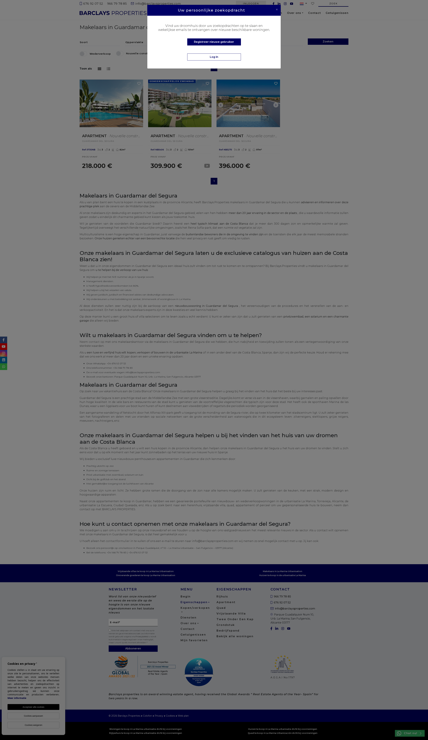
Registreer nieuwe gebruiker (214, 41)
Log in (214, 56)
